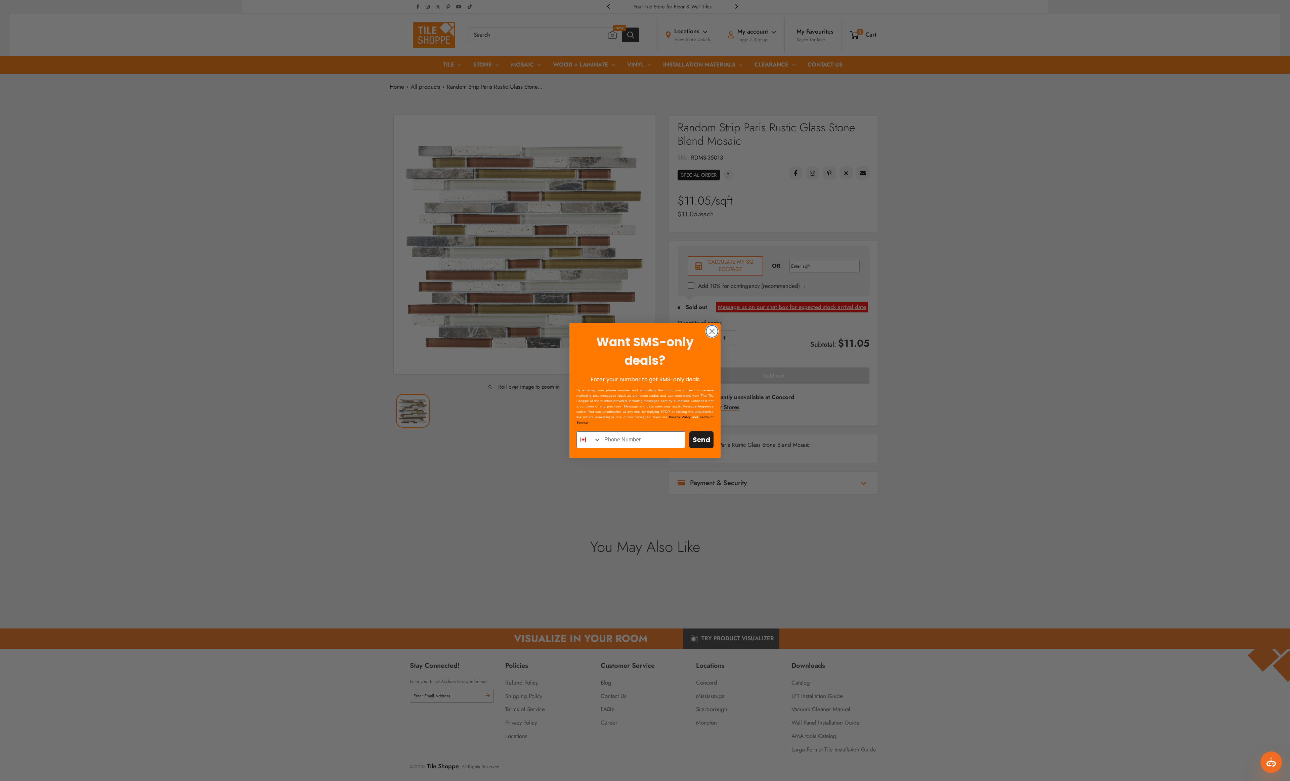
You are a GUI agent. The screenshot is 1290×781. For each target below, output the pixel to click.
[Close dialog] (712, 331)
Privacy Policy (680, 417)
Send (701, 439)
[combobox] (589, 440)
